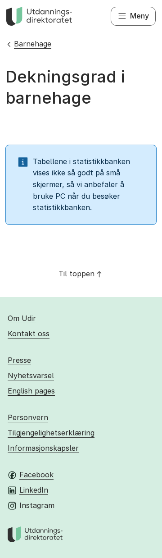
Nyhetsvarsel (31, 375)
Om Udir (22, 318)
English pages (31, 390)
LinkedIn (33, 489)
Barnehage (32, 43)
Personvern (28, 417)
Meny (139, 15)
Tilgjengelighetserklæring (51, 432)
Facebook (36, 474)
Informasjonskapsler (43, 448)
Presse (19, 360)
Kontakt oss (29, 333)
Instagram (36, 505)
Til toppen (76, 273)
